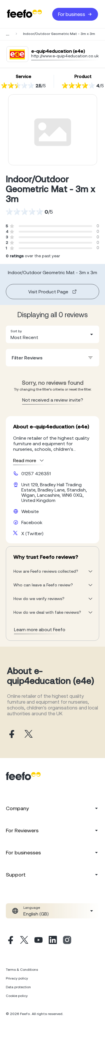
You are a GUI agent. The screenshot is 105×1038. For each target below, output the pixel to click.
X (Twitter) (32, 533)
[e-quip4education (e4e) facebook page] (11, 734)
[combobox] (52, 334)
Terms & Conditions (22, 970)
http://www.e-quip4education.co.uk (65, 56)
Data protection (18, 987)
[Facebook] (10, 941)
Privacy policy (17, 978)
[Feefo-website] (24, 14)
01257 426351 (36, 473)
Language (31, 908)
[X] (24, 941)
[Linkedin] (53, 941)
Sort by (16, 331)
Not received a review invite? (52, 399)
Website (30, 511)
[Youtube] (38, 941)
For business (71, 14)
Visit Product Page (48, 291)
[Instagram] (67, 941)
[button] (52, 334)
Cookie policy (17, 996)
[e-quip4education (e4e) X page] (28, 734)
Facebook (31, 522)
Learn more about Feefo (39, 629)
